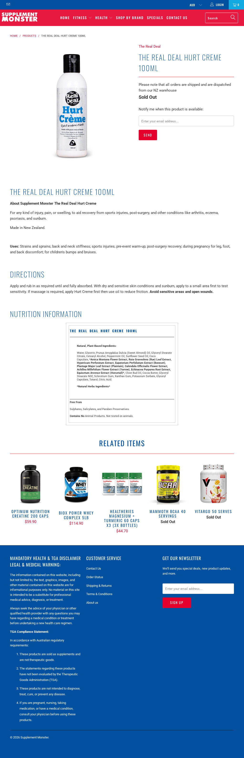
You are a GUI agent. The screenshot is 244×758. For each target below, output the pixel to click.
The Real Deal (150, 46)
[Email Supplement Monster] (8, 4)
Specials (155, 17)
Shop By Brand (130, 17)
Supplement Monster (34, 737)
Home (65, 17)
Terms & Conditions (99, 594)
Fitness (80, 17)
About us (92, 602)
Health (102, 17)
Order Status (94, 577)
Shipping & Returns (99, 585)
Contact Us (177, 17)
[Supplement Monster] (19, 17)
